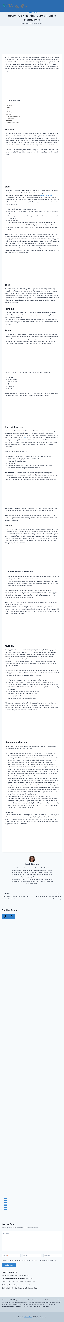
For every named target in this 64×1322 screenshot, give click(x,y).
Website (47, 1255)
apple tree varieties (46, 195)
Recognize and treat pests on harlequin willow (17, 1279)
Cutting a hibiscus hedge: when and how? (16, 1285)
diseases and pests (12, 122)
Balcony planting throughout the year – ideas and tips (49, 896)
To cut (9, 114)
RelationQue (28, 1317)
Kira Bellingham (27, 23)
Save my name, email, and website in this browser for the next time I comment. (29, 1260)
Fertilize (9, 112)
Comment (6, 1233)
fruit (24, 437)
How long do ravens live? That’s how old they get (18, 1282)
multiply (9, 120)
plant (8, 107)
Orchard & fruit (32, 12)
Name (5, 1255)
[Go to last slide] (5, 916)
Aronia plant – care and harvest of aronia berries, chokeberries (15, 896)
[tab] (5, 1198)
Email (25, 1255)
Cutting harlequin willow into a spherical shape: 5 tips (20, 1288)
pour (8, 110)
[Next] (11, 916)
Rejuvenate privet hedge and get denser (15, 1275)
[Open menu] (60, 5)
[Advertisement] (32, 41)
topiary (12, 118)
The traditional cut (15, 116)
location (9, 105)
